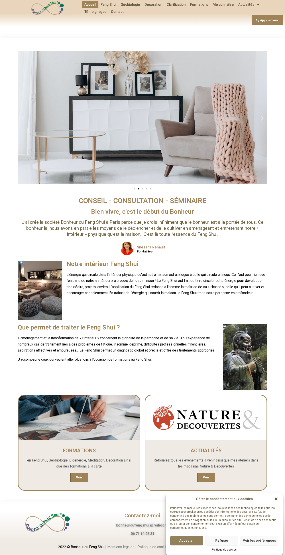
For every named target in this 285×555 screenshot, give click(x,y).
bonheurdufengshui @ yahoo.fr (142, 525)
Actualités (246, 4)
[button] (276, 499)
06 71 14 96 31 (142, 534)
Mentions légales (120, 547)
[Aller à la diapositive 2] (138, 188)
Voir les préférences (259, 541)
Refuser (221, 541)
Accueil (90, 4)
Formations (199, 4)
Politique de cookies (224, 549)
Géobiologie (130, 4)
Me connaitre (223, 4)
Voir (79, 477)
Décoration (153, 4)
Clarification (176, 4)
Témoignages (95, 12)
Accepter (186, 541)
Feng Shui (108, 4)
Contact (117, 12)
